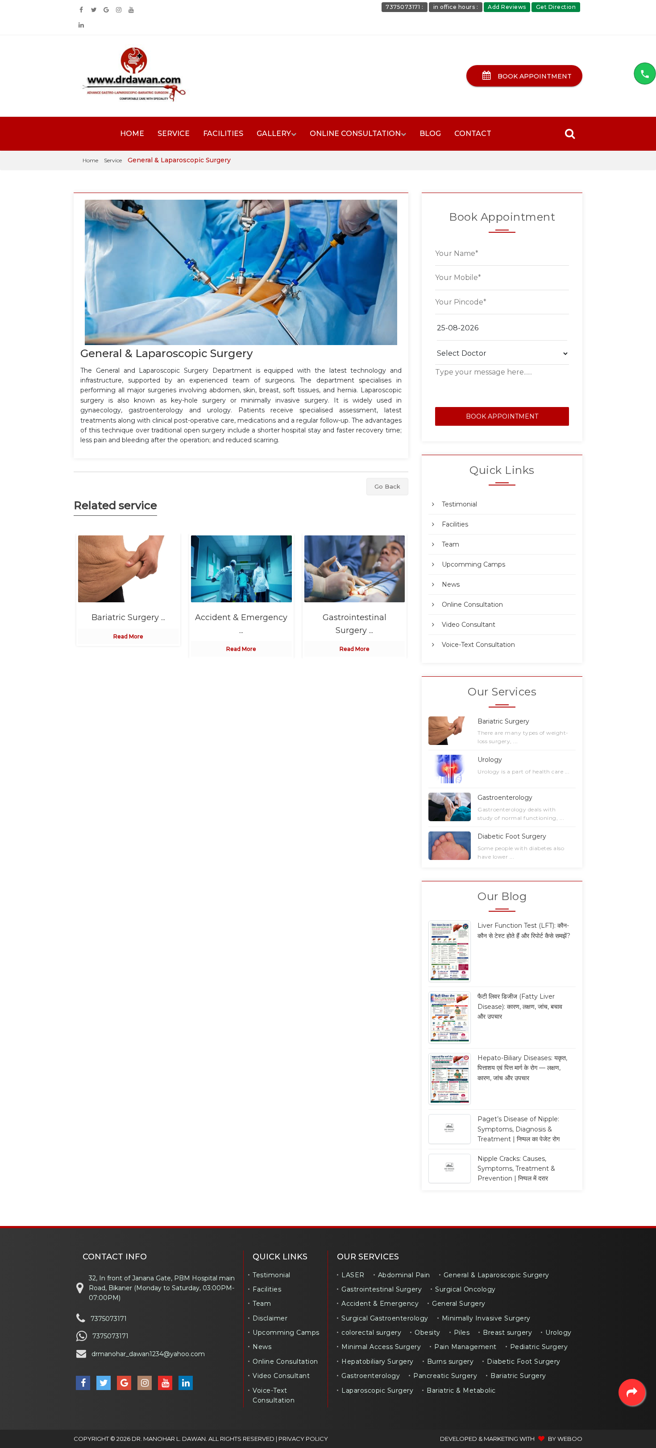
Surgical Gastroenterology (384, 1318)
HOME (132, 133)
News (451, 584)
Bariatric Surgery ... (128, 617)
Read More (128, 636)
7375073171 (109, 1319)
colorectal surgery (371, 1333)
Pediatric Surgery (539, 1347)
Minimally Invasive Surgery (486, 1318)
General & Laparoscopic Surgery (166, 353)
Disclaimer (270, 1318)
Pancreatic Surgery (445, 1376)
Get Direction (556, 7)
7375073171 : (404, 7)
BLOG (430, 133)
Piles (462, 1333)
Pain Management (465, 1347)
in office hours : (455, 7)
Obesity (427, 1333)
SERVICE (174, 133)
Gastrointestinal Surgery (381, 1289)
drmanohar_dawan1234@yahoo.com (148, 1354)
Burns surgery (450, 1362)
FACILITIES (223, 133)
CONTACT (472, 133)
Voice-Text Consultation (478, 645)
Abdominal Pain (404, 1275)
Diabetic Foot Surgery (524, 1362)
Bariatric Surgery (518, 1376)
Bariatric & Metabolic (461, 1390)
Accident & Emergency (380, 1304)
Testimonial (459, 504)
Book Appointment (534, 76)
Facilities (455, 524)
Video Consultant (468, 625)
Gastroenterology (370, 1376)
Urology (558, 1333)
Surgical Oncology (465, 1289)
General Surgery (459, 1304)
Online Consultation (472, 605)
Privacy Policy (303, 1438)
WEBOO (569, 1438)
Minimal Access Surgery (381, 1347)
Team (450, 544)
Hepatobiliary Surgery (377, 1362)
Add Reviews (507, 7)
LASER (353, 1275)
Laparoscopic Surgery (377, 1390)
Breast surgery (507, 1333)
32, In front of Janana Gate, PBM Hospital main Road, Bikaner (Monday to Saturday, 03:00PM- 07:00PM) (162, 1288)
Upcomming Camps (473, 564)
